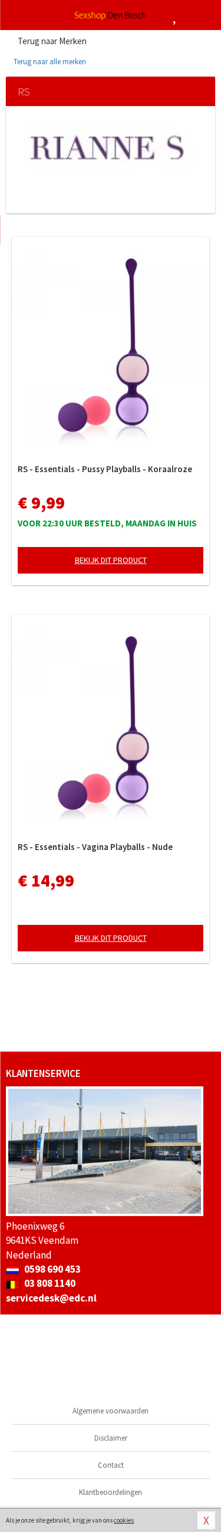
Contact (111, 1465)
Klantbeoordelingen (110, 1492)
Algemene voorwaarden (110, 1411)
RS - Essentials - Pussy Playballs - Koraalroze (105, 469)
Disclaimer (110, 1438)
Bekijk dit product (111, 560)
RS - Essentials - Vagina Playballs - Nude (95, 846)
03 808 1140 (48, 1283)
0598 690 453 (51, 1269)
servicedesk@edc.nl (51, 1298)
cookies (124, 1520)
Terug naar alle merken (49, 62)
